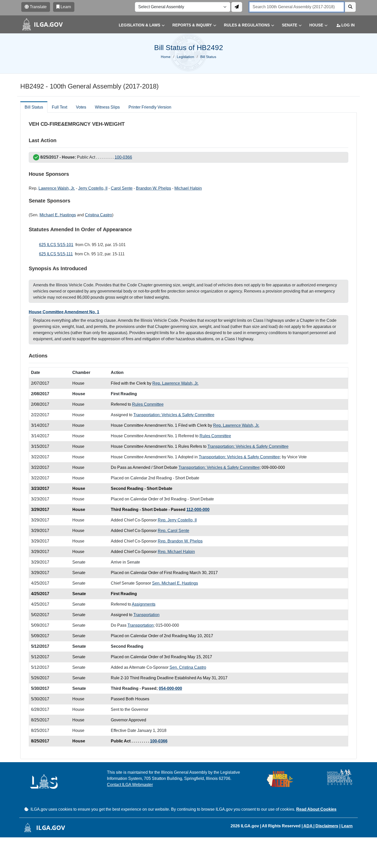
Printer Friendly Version (149, 107)
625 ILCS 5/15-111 (56, 254)
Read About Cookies (316, 809)
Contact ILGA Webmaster (130, 784)
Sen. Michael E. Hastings (175, 583)
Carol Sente (122, 188)
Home (166, 57)
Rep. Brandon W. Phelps (180, 541)
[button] (138, 25)
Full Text (59, 107)
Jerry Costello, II (92, 188)
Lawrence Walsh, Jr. (56, 188)
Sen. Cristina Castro (188, 667)
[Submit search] (350, 7)
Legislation (185, 57)
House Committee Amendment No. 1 (64, 312)
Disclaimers (326, 826)
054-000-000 (170, 688)
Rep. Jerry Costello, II (177, 520)
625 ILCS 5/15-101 (56, 245)
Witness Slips (107, 107)
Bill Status (34, 107)
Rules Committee (148, 404)
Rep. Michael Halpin (176, 551)
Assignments (143, 604)
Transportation (146, 615)
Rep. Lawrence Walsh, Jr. (175, 383)
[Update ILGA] (236, 7)
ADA (308, 826)
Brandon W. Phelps (153, 188)
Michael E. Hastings (57, 215)
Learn (347, 826)
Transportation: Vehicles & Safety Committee (173, 415)
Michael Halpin (188, 188)
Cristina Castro (98, 215)
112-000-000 (198, 509)
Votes (81, 107)
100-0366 (123, 157)
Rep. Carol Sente (173, 530)
